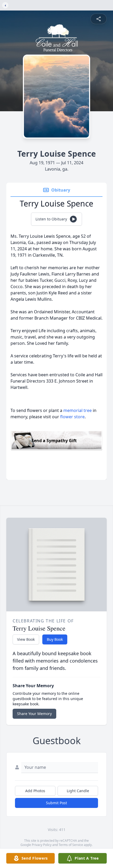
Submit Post (56, 802)
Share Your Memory (34, 713)
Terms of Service (71, 845)
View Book (26, 639)
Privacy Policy (42, 845)
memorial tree (77, 410)
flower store (72, 417)
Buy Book (55, 639)
